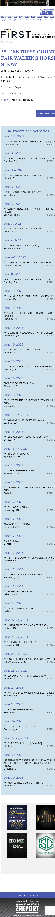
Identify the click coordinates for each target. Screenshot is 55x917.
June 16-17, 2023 (16, 414)
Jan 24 (52, 18)
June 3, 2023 (13, 153)
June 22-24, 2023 (16, 620)
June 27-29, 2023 (16, 738)
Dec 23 (46, 18)
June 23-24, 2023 (16, 636)
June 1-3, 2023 (14, 136)
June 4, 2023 (13, 240)
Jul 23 (15, 18)
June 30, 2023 (13, 754)
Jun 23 (9, 18)
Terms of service (20, 901)
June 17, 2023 (13, 502)
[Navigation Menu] (2, 11)
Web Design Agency (34, 901)
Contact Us (33, 895)
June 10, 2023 (13, 291)
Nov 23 (39, 18)
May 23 (3, 18)
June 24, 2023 (13, 687)
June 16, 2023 (13, 431)
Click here (6, 99)
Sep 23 (27, 18)
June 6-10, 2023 (15, 257)
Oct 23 (33, 18)
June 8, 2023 (13, 274)
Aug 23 (21, 18)
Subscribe (21, 895)
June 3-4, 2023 (14, 170)
